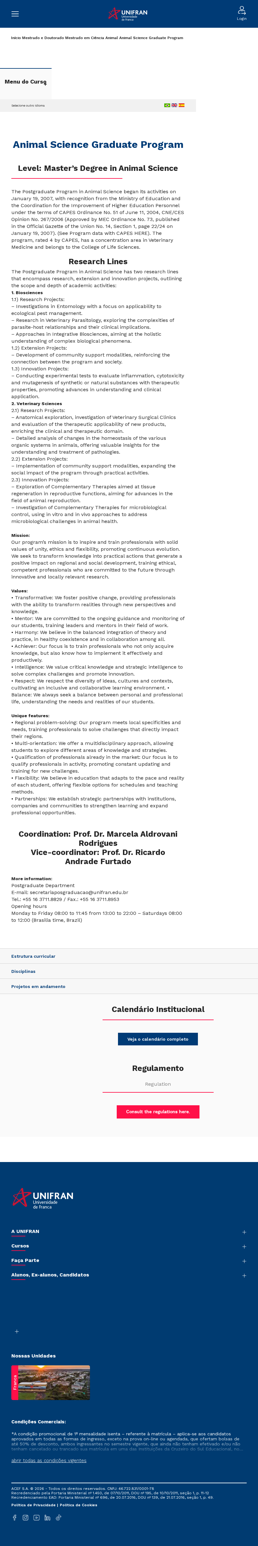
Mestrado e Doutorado (43, 38)
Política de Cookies (78, 1505)
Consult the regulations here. (158, 1112)
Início (16, 38)
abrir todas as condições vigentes (49, 1460)
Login (242, 18)
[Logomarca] (128, 14)
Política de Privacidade (34, 1505)
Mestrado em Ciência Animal (91, 38)
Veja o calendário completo (157, 1039)
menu (18, 14)
